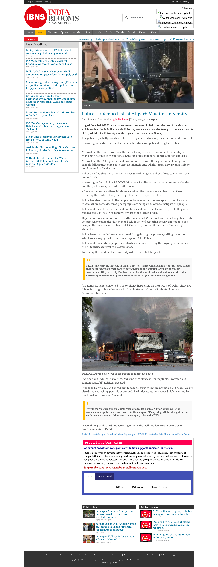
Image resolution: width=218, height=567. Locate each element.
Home (30, 32)
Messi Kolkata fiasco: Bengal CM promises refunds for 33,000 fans (51, 114)
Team (54, 555)
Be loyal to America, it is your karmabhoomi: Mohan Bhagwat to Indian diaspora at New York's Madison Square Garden (50, 100)
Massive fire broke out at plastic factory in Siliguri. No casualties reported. (171, 525)
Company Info (143, 560)
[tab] (89, 476)
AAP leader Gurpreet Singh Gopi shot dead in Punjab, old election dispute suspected (51, 149)
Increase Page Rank (109, 562)
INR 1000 (137, 487)
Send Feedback (130, 555)
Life (88, 32)
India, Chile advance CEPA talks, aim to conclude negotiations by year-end (49, 52)
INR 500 (119, 487)
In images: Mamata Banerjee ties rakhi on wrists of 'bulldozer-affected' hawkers (114, 514)
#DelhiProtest (145, 434)
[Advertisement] (51, 301)
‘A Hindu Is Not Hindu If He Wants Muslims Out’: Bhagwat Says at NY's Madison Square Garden (47, 161)
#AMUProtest (89, 434)
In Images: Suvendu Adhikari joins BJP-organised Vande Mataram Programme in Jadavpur (115, 527)
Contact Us (116, 555)
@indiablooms (121, 119)
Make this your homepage (180, 2)
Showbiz (77, 32)
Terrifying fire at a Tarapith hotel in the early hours (172, 536)
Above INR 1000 (159, 487)
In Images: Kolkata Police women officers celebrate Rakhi (114, 538)
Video (154, 32)
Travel (131, 32)
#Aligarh (132, 434)
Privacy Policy (84, 555)
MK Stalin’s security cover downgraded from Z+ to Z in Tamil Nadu (49, 138)
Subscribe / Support (169, 555)
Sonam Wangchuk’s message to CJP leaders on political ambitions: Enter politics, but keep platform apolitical (51, 85)
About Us (44, 555)
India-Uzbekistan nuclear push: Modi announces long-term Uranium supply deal (51, 73)
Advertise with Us (67, 555)
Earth (109, 32)
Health (120, 32)
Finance (52, 32)
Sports (64, 32)
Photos (143, 32)
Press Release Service (149, 555)
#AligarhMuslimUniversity (112, 434)
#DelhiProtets (183, 434)
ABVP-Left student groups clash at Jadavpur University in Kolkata (173, 512)
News (41, 32)
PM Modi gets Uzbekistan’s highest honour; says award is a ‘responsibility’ (49, 62)
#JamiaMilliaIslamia (164, 434)
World (98, 32)
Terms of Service (101, 555)
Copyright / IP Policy (126, 560)
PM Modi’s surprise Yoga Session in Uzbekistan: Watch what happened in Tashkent (48, 126)
